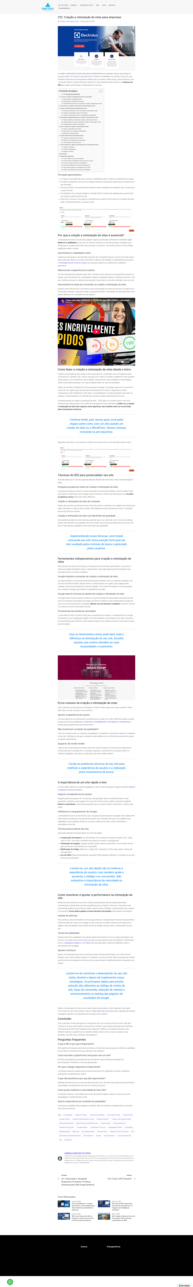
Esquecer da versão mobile (70, 133)
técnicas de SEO (95, 480)
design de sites (106, 1123)
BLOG (104, 5)
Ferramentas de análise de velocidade (74, 124)
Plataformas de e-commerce (119, 1131)
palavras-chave (102, 1131)
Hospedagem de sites (115, 1127)
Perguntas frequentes (67, 156)
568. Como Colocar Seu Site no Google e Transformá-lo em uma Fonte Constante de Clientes (83, 1218)
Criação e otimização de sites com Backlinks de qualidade (79, 115)
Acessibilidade (67, 1115)
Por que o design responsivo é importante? (75, 163)
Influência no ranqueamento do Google (74, 140)
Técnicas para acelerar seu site (72, 142)
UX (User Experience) (124, 1135)
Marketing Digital (64, 1131)
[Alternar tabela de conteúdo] (99, 91)
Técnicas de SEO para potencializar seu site (73, 108)
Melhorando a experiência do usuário (73, 101)
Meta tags (75, 1131)
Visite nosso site (98, 1011)
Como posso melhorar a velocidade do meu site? (77, 167)
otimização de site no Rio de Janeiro (73, 263)
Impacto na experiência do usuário (73, 138)
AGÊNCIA (73, 5)
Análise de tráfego (81, 1115)
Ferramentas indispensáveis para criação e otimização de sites (79, 117)
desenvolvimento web (66, 1123)
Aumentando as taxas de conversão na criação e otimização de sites (82, 103)
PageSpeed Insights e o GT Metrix (77, 943)
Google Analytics (82, 1127)
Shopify (98, 1135)
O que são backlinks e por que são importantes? (76, 165)
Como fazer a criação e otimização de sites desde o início (77, 106)
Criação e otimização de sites (69, 21)
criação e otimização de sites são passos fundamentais (80, 73)
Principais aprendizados (72, 94)
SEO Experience (88, 1135)
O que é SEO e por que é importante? (73, 158)
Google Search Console (97, 1127)
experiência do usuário (66, 1127)
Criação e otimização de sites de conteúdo (75, 113)
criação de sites (64, 1119)
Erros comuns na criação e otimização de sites (74, 126)
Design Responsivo (119, 1123)
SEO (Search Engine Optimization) (70, 1135)
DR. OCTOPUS (63, 5)
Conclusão (63, 154)
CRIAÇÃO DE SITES (86, 5)
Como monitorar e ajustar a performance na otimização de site (79, 144)
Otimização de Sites (88, 1131)
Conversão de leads (113, 1115)
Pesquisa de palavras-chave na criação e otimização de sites (80, 110)
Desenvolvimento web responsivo (87, 1123)
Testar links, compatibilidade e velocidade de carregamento (107, 722)
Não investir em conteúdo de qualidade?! (74, 131)
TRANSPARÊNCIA (64, 8)
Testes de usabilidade (69, 149)
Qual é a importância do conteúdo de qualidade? (76, 169)
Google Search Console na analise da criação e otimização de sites (82, 122)
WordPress (68, 1140)
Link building (129, 1127)
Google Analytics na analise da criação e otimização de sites (80, 120)
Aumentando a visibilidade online (72, 99)
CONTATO (111, 5)
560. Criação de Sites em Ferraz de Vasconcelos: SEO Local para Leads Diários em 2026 (123, 1218)
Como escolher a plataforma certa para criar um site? (78, 160)
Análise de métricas (68, 147)
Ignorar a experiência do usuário (72, 129)
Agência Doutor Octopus (77, 1153)
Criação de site (127, 1115)
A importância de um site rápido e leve (71, 135)
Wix (60, 1140)
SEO (97, 5)
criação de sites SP (103, 1119)
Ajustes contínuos (68, 151)
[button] (74, 5)
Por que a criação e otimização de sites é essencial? (76, 97)
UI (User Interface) (109, 1135)
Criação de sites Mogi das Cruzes (83, 1119)
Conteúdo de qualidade (97, 1115)
